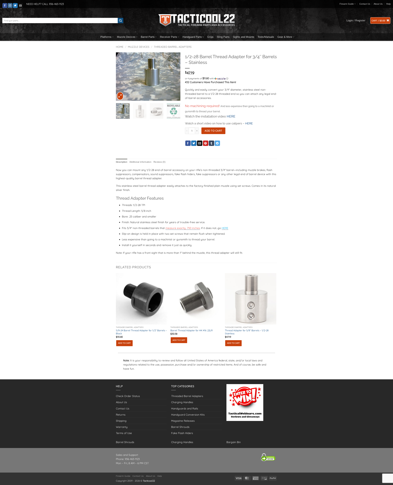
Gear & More (284, 36)
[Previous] (121, 76)
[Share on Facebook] (188, 143)
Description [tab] (121, 162)
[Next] (175, 76)
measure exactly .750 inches (182, 228)
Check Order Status (128, 396)
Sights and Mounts (243, 36)
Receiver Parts (168, 36)
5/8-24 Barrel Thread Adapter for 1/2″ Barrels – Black (141, 332)
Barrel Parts (148, 36)
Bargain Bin (233, 442)
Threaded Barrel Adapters (173, 46)
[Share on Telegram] (217, 143)
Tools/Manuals (266, 36)
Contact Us (364, 4)
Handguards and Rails (184, 408)
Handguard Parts (192, 36)
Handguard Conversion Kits (188, 414)
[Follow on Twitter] (15, 5)
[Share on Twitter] (193, 143)
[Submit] (120, 20)
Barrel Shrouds (180, 426)
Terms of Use (124, 433)
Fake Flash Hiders (182, 433)
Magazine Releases (183, 420)
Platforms (105, 36)
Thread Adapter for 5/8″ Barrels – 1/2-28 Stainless (246, 332)
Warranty (122, 426)
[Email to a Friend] (199, 143)
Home (119, 46)
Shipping (121, 420)
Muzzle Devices (126, 36)
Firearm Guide (347, 4)
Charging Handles (182, 402)
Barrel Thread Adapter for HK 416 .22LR (191, 330)
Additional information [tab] (140, 162)
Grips (210, 36)
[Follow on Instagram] (10, 5)
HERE (231, 116)
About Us (378, 4)
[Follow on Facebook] (4, 5)
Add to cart (213, 130)
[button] (380, 20)
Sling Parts (223, 36)
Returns (120, 414)
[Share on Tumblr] (211, 143)
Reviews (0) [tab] (159, 162)
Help (388, 4)
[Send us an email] (20, 5)
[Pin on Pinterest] (205, 143)
